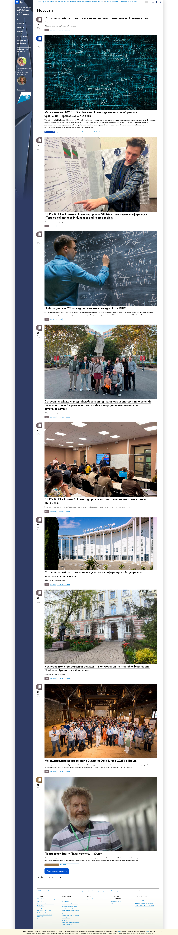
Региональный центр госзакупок (70, 915)
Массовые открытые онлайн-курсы (144, 905)
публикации (60, 132)
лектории (53, 226)
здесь (119, 931)
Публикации (21, 23)
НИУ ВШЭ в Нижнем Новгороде (69, 865)
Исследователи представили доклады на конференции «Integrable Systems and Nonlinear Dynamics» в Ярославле (97, 668)
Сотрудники (21, 20)
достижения (53, 30)
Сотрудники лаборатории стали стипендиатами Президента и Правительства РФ (96, 20)
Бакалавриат (65, 899)
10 (63, 878)
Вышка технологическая (106, 132)
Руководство (40, 901)
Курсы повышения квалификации (70, 910)
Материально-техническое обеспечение (21, 41)
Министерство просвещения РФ (144, 903)
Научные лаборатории (92, 899)
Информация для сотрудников (22, 50)
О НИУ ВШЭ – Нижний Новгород (46, 899)
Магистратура (65, 901)
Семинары (20, 27)
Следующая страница (56, 871)
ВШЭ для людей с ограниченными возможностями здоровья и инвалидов (46, 914)
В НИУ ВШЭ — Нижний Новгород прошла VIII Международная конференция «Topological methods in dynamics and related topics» (95, 216)
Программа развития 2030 (89, 132)
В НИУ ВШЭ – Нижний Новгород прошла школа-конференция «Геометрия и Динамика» (95, 501)
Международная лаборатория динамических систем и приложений (119, 891)
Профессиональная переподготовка (72, 913)
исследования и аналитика (72, 132)
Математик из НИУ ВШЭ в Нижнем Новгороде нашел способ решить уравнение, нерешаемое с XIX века (90, 114)
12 (69, 878)
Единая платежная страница (44, 919)
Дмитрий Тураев (21, 89)
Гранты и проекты (22, 36)
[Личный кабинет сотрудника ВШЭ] (156, 2)
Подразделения (41, 908)
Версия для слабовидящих (44, 910)
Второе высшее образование (70, 904)
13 (72, 878)
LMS (112, 903)
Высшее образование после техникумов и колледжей (69, 907)
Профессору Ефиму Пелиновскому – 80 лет (73, 853)
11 (66, 878)
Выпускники (65, 920)
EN (149, 2)
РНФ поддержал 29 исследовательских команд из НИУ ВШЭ (85, 308)
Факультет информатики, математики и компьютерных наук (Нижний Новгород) (77, 891)
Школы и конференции (21, 32)
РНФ (60, 319)
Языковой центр (66, 918)
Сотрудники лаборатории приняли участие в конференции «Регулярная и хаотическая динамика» (93, 574)
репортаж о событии (65, 30)
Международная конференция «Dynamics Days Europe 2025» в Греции (90, 761)
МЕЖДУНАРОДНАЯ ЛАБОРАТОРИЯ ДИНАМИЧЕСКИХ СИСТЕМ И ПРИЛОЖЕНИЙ (24, 10)
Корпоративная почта (116, 901)
